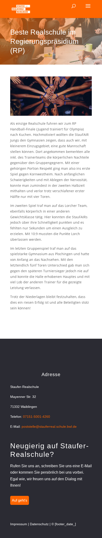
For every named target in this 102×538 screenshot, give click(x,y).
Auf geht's (19, 500)
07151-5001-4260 (36, 416)
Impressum (18, 524)
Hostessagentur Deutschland (33, 317)
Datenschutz (39, 524)
